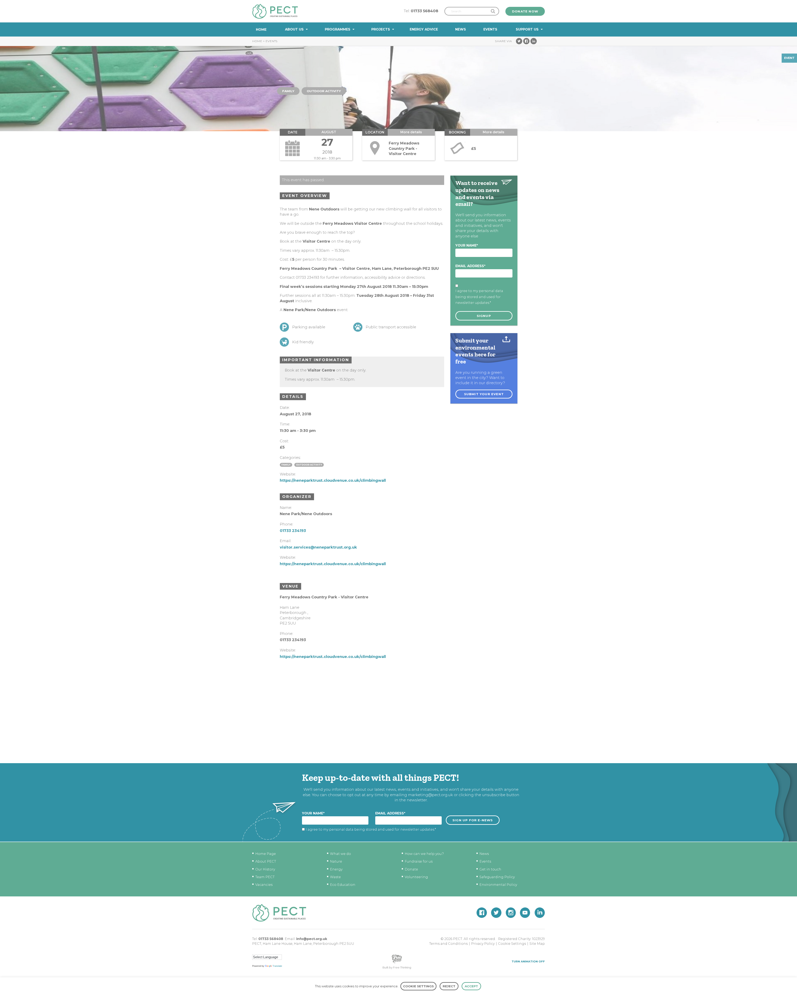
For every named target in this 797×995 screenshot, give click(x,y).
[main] (398, 400)
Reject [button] (449, 986)
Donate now (525, 11)
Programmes (337, 29)
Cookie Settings (512, 944)
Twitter (519, 41)
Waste (335, 877)
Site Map (537, 944)
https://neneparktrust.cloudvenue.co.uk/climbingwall (333, 480)
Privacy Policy (483, 944)
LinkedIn (534, 41)
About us (294, 29)
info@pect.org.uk (311, 939)
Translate (277, 966)
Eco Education (342, 885)
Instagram (511, 912)
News (460, 29)
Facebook (526, 41)
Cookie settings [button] (418, 986)
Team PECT (265, 877)
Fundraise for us (419, 861)
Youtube (525, 912)
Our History (265, 869)
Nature (336, 861)
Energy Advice (424, 29)
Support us (527, 29)
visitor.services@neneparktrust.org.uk (318, 547)
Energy (336, 869)
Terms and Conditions (448, 944)
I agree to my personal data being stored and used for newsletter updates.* (479, 297)
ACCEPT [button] (471, 986)
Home (261, 30)
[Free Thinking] (397, 963)
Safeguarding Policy (497, 877)
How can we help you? (424, 854)
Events (490, 29)
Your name (466, 245)
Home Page (265, 854)
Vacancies (264, 885)
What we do (340, 854)
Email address (470, 266)
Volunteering (416, 877)
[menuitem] (261, 30)
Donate (411, 869)
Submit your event (484, 394)
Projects (380, 29)
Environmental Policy (498, 885)
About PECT (265, 861)
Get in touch (490, 869)
